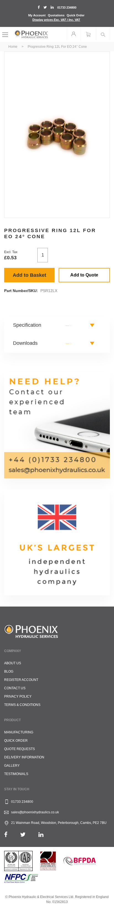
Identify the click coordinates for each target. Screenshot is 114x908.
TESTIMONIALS (16, 774)
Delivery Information (24, 757)
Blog (8, 671)
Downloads (25, 343)
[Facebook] (5, 834)
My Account (37, 15)
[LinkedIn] (40, 834)
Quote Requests (19, 749)
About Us (12, 663)
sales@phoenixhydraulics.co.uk (35, 812)
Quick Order (75, 15)
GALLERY (12, 766)
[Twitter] (23, 834)
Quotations (56, 15)
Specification (27, 325)
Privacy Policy (18, 696)
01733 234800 (66, 7)
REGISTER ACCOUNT (21, 680)
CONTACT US (14, 688)
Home (12, 47)
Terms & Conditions (22, 705)
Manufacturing (18, 732)
